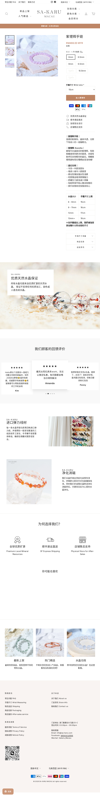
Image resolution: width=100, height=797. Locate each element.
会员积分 (74, 18)
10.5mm (82, 70)
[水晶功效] (81, 643)
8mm (70, 57)
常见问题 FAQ (10, 2)
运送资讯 (80, 247)
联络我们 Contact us (59, 706)
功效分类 (72, 9)
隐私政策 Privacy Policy (14, 731)
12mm (71, 77)
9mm (70, 64)
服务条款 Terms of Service (16, 727)
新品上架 (25, 11)
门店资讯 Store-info (59, 702)
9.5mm (81, 64)
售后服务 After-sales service (16, 714)
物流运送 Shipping (12, 706)
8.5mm (81, 57)
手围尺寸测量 (80, 236)
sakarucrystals (67, 735)
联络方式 (31, 2)
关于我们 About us (58, 698)
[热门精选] (50, 643)
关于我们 (21, 2)
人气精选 (23, 16)
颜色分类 (72, 14)
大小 (73, 52)
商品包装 (80, 242)
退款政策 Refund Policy (14, 735)
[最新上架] (19, 643)
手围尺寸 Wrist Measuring (15, 702)
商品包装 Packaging (13, 710)
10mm (71, 70)
